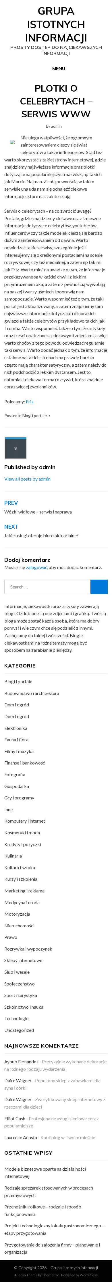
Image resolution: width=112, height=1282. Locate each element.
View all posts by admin (27, 478)
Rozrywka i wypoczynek (28, 948)
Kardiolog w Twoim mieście (67, 1137)
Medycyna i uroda (22, 902)
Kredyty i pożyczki (22, 844)
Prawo (10, 937)
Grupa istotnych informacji (56, 24)
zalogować (36, 567)
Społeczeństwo (19, 983)
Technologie (16, 1018)
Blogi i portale (34, 415)
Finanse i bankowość (24, 762)
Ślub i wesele (17, 972)
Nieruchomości (19, 925)
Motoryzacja (17, 913)
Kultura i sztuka (19, 867)
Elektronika (15, 728)
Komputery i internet (24, 820)
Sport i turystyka (20, 995)
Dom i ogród (16, 704)
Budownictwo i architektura (31, 693)
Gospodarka (16, 786)
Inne (8, 809)
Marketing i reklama (24, 890)
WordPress (89, 1275)
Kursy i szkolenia (20, 879)
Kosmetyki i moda (22, 832)
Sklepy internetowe (23, 960)
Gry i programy (19, 797)
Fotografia (14, 774)
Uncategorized (19, 1030)
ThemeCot (50, 1275)
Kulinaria (13, 855)
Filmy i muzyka (19, 751)
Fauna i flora (16, 739)
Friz (30, 401)
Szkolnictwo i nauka (23, 1007)
